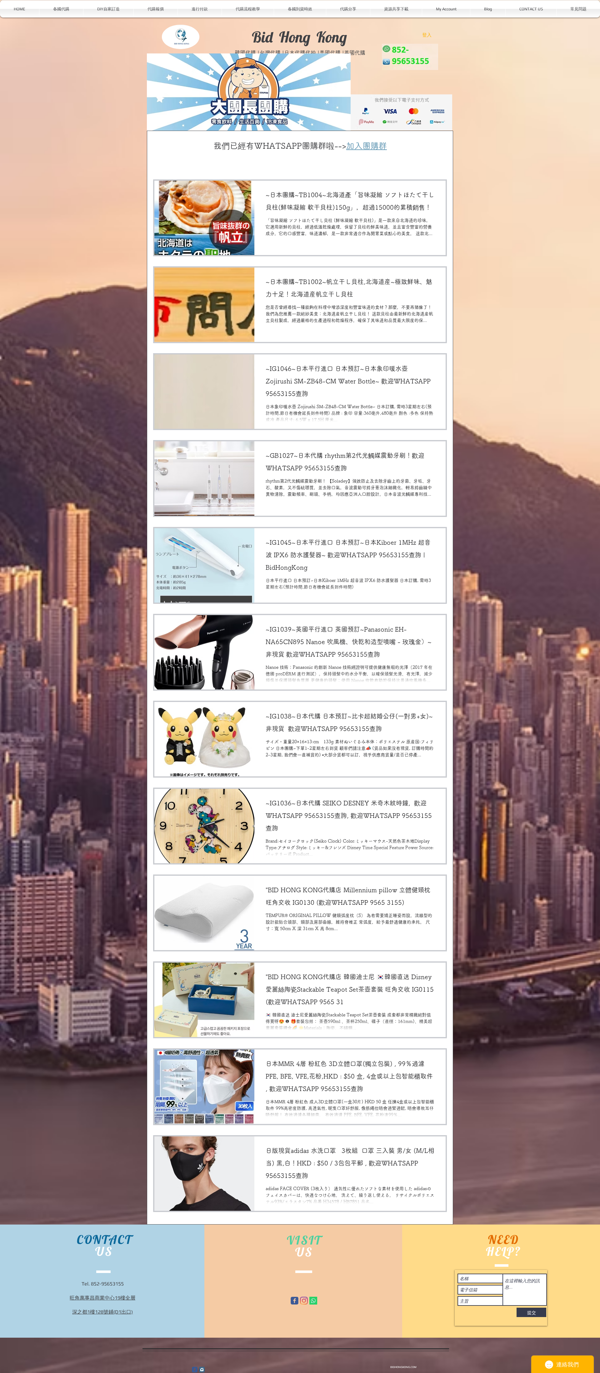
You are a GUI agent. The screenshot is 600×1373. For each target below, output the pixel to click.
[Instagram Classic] (202, 1369)
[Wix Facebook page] (294, 1301)
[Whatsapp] (313, 1301)
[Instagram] (304, 1301)
